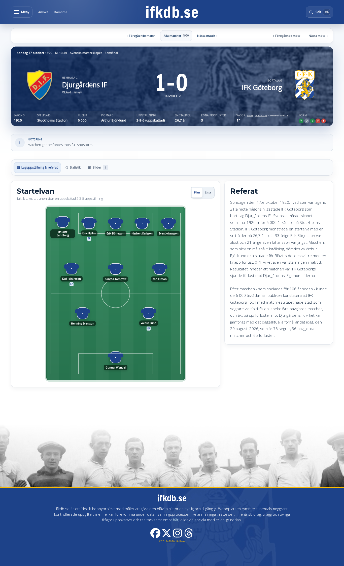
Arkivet (43, 12)
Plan (197, 192)
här (176, 519)
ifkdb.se (171, 12)
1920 (18, 120)
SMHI (250, 115)
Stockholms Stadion (52, 120)
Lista (208, 192)
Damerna (60, 12)
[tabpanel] (172, 284)
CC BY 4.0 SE (261, 115)
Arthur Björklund (113, 120)
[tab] (37, 167)
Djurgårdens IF (84, 85)
